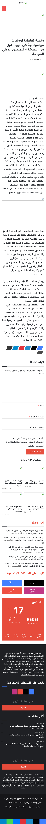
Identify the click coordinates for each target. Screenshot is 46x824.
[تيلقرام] (14, 348)
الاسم (41, 405)
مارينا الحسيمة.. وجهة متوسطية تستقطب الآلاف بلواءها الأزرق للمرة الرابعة (24, 565)
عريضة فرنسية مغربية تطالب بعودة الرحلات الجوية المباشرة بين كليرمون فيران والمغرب (24, 539)
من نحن (38, 806)
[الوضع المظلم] (9, 4)
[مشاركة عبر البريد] (8, 348)
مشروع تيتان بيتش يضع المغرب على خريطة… (14, 508)
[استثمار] (23, 3)
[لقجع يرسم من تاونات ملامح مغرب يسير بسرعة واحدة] (34, 498)
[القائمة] (41, 4)
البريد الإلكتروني (36, 416)
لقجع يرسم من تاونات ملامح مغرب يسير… (35, 507)
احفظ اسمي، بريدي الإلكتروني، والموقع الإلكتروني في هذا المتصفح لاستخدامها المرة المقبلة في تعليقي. (25, 442)
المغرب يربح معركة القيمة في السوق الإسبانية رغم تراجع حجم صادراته (25, 532)
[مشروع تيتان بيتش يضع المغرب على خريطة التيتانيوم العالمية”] (12, 498)
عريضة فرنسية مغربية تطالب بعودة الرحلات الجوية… (12, 483)
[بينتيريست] (20, 348)
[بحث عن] (5, 4)
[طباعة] (39, 352)
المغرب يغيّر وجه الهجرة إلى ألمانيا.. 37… (34, 481)
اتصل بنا (31, 806)
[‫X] (33, 348)
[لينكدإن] (27, 348)
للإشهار (8, 806)
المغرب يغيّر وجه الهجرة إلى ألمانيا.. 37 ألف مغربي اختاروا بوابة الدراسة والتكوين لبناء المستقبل (26, 549)
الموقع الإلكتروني (37, 427)
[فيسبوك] (39, 348)
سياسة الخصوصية (19, 806)
